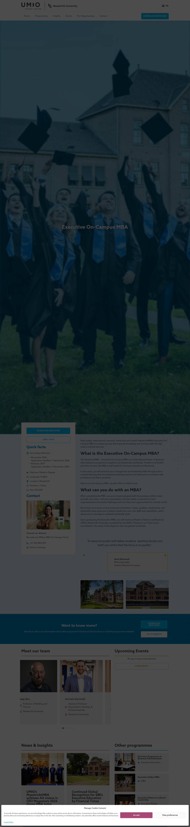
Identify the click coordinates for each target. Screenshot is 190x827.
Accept (136, 815)
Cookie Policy (8, 822)
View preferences (170, 815)
